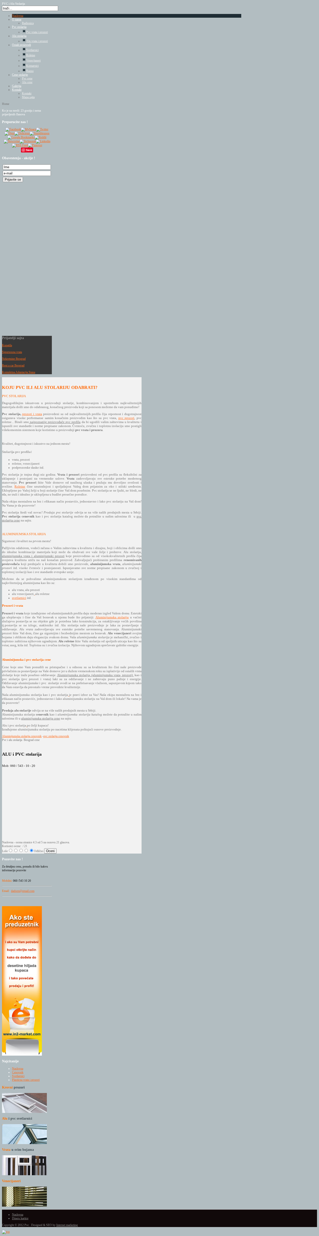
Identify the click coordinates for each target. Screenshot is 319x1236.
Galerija (16, 86)
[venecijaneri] (24, 1205)
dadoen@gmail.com (22, 891)
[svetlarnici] (24, 1143)
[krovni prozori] (24, 1112)
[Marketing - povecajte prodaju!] (22, 1054)
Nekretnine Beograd (14, 359)
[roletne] (34, 594)
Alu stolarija (19, 36)
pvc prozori (126, 418)
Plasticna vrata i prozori (26, 1080)
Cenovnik (17, 1072)
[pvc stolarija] (68, 695)
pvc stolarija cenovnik (56, 736)
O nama (16, 19)
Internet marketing (67, 1225)
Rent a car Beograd (13, 365)
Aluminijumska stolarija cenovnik (22, 736)
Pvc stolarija (19, 27)
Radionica (28, 23)
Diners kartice (20, 1218)
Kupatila (7, 345)
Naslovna (17, 15)
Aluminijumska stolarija (112, 617)
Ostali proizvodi (21, 45)
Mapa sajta (28, 97)
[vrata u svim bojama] (24, 1174)
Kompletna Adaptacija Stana (18, 372)
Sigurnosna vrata (12, 352)
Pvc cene (27, 78)
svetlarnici (19, 598)
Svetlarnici (18, 1076)
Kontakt (16, 89)
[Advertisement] (22, 257)
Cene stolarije (20, 74)
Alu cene (27, 82)
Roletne (19, 486)
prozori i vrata (32, 414)
